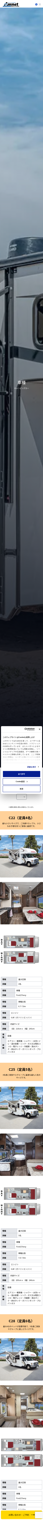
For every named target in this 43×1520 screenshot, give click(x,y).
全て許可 (21, 774)
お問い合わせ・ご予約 (18, 1514)
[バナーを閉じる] (39, 729)
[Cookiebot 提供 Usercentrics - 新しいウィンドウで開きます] (26, 729)
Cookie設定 (20, 781)
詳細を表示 (31, 767)
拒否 (21, 789)
